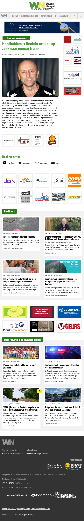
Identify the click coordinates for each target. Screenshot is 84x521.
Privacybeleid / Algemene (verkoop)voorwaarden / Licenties (26, 508)
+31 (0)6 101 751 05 (10, 483)
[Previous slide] (4, 495)
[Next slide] (80, 495)
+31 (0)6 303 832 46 (10, 487)
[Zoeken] (74, 16)
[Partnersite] (54, 466)
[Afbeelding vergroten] (30, 77)
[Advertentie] (8, 140)
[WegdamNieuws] (42, 6)
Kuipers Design (28, 514)
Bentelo (42, 54)
